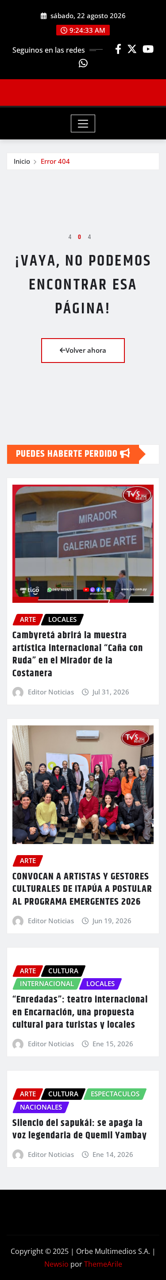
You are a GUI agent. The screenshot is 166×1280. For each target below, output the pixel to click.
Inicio (22, 161)
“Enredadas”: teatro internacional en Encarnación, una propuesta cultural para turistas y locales (80, 1012)
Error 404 (55, 161)
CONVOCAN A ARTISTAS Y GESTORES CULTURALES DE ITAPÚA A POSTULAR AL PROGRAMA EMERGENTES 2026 (82, 889)
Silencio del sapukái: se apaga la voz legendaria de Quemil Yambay (79, 1130)
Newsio (56, 1264)
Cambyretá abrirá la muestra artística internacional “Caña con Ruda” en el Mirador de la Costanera (77, 654)
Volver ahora (86, 350)
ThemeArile (103, 1264)
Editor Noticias (51, 691)
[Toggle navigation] (83, 123)
